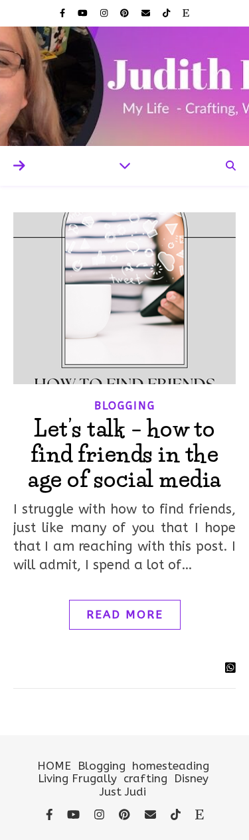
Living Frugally (77, 778)
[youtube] (84, 13)
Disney (191, 778)
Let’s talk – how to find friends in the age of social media (124, 453)
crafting (145, 778)
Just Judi (123, 791)
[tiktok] (168, 13)
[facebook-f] (64, 13)
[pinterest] (125, 13)
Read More (124, 614)
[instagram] (105, 13)
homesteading (170, 765)
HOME (54, 765)
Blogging (124, 405)
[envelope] (147, 13)
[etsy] (186, 13)
